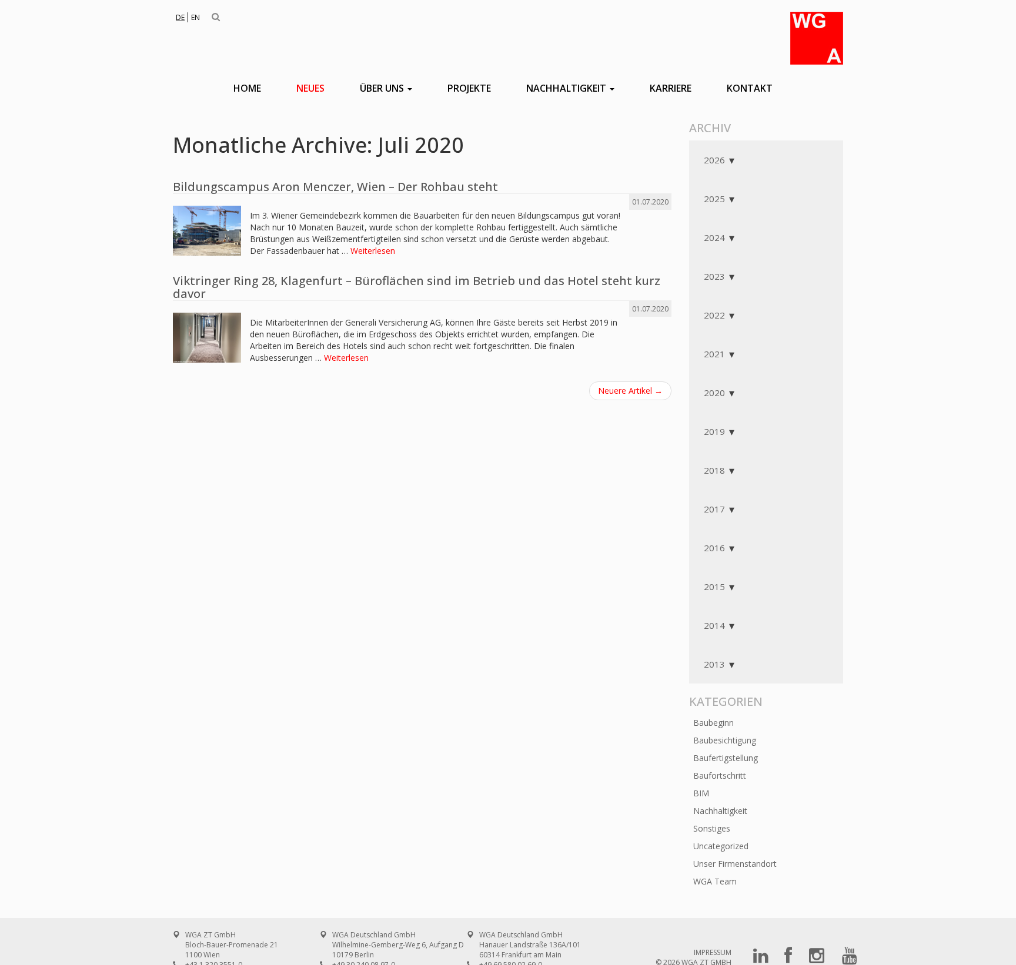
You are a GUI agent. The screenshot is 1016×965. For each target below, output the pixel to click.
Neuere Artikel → (630, 390)
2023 (714, 276)
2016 (714, 548)
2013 (714, 664)
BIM (701, 793)
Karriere (670, 88)
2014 (714, 625)
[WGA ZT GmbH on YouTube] (849, 959)
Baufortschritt (719, 775)
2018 (714, 470)
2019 (714, 431)
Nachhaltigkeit (567, 88)
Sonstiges (711, 828)
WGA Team (715, 881)
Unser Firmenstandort (735, 863)
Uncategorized (720, 846)
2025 (714, 199)
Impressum (712, 952)
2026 (714, 160)
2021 (714, 354)
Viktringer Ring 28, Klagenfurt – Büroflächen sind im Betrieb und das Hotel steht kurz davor (416, 287)
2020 (714, 392)
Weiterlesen (372, 250)
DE (180, 17)
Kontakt (750, 88)
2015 (714, 586)
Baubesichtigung (724, 740)
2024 (714, 237)
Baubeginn (713, 722)
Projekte (469, 88)
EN (195, 17)
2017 (714, 509)
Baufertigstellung (725, 757)
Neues (310, 88)
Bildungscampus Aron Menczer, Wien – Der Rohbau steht (335, 187)
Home (247, 88)
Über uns (383, 88)
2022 (714, 315)
